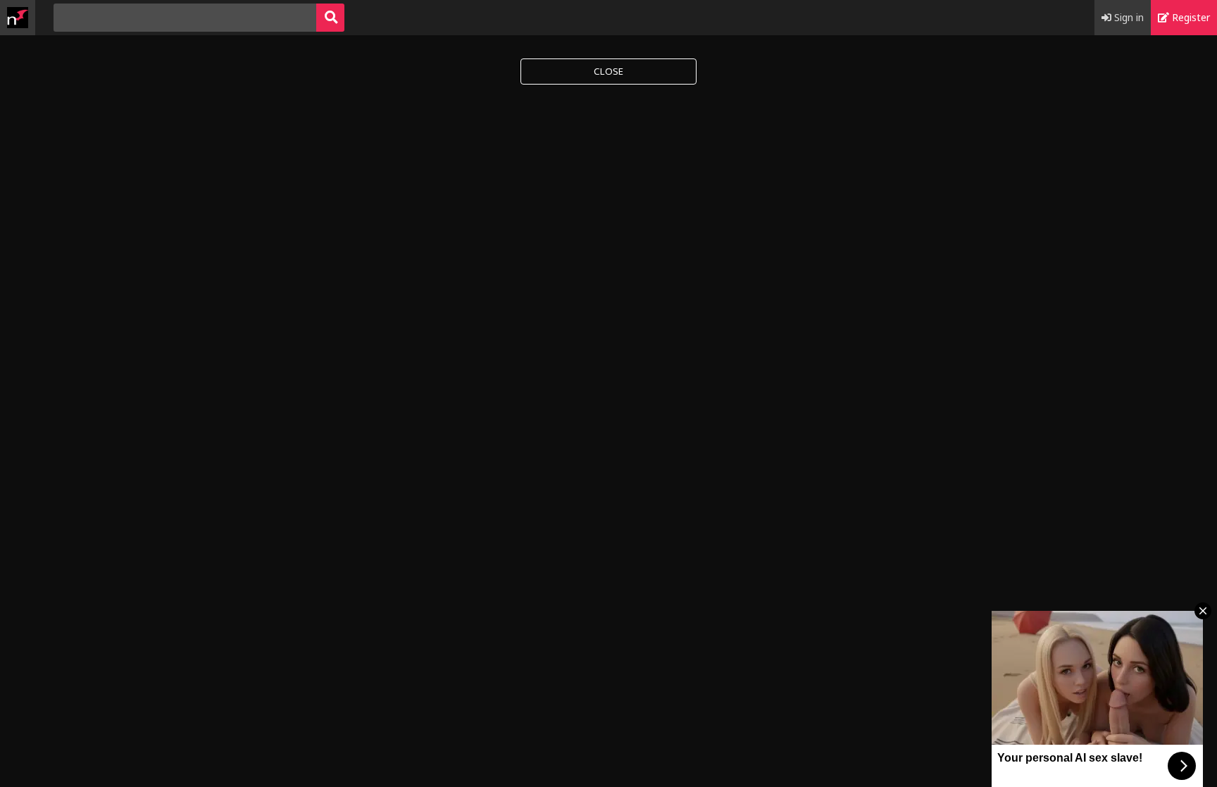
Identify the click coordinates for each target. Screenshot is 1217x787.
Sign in (1127, 17)
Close (608, 71)
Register (1189, 17)
